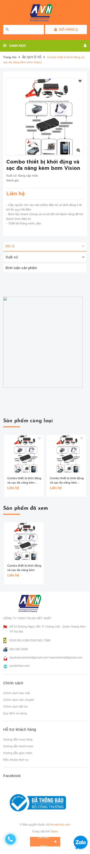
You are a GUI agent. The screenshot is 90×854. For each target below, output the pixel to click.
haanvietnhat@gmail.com (65, 657)
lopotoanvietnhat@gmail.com (28, 657)
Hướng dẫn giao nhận (17, 753)
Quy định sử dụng (15, 713)
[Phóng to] (78, 150)
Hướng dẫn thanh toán (18, 746)
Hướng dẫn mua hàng (17, 739)
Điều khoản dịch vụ (15, 759)
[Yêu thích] (80, 81)
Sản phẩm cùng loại (28, 421)
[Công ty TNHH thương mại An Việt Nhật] (33, 603)
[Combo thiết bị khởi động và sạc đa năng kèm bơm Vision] (24, 454)
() (68, 29)
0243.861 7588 (40, 640)
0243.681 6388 (19, 640)
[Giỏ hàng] (55, 29)
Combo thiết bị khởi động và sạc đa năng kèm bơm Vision (24, 480)
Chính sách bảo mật (16, 693)
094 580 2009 (18, 649)
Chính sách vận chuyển (18, 699)
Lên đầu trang (43, 841)
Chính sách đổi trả (15, 706)
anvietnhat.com (19, 665)
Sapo (54, 831)
